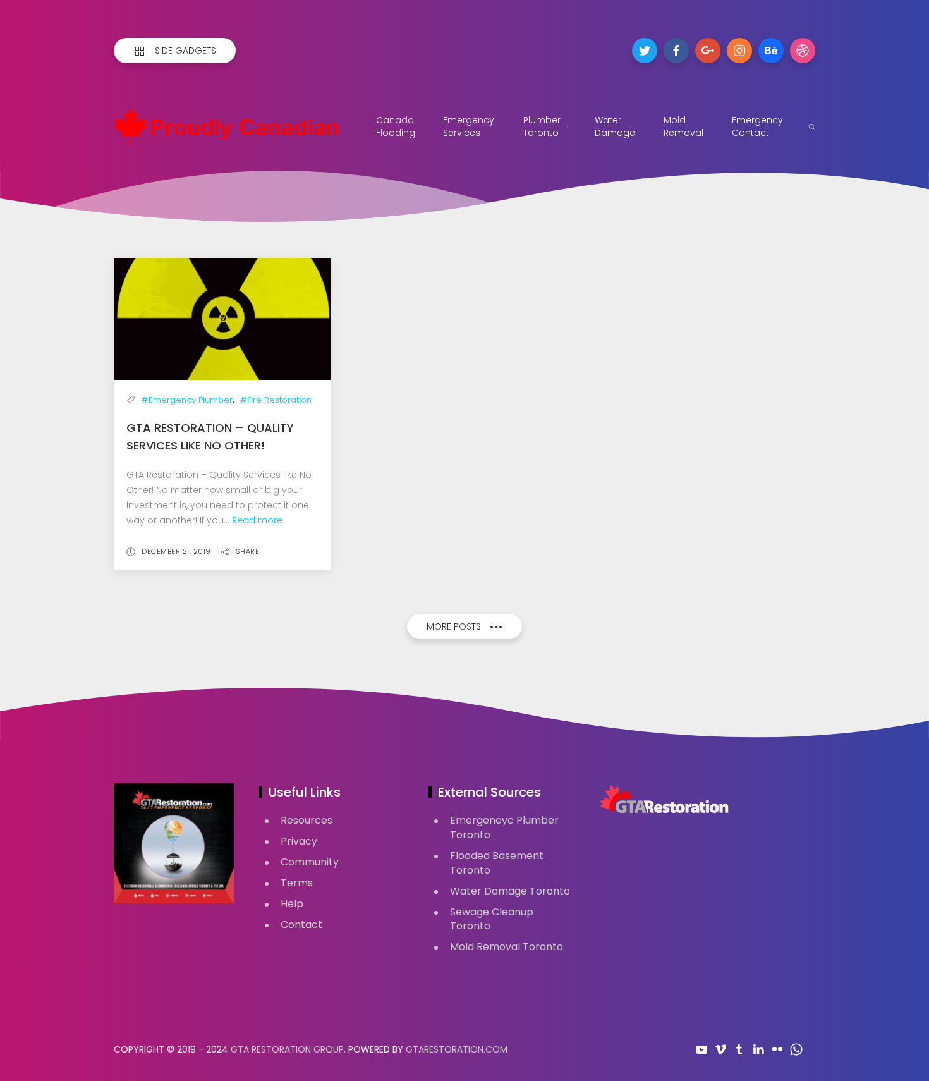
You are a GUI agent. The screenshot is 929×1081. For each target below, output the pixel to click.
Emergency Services (468, 126)
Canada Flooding (395, 126)
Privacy (299, 841)
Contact (301, 924)
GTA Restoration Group (287, 1049)
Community (310, 862)
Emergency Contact (757, 126)
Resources (306, 820)
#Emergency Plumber (187, 400)
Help (292, 903)
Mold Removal (683, 126)
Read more (257, 520)
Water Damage (615, 126)
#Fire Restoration (276, 400)
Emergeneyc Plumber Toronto (504, 827)
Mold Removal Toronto (506, 946)
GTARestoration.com (456, 1049)
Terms (297, 883)
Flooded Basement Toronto (496, 862)
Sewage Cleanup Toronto (491, 919)
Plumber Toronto (542, 126)
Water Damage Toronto (510, 891)
